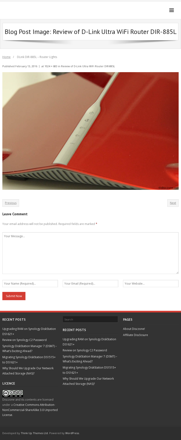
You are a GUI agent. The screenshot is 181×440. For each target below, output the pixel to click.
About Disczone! (134, 329)
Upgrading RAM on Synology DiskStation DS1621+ (29, 331)
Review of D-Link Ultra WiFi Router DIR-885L (88, 66)
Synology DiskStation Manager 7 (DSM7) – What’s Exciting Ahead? (29, 348)
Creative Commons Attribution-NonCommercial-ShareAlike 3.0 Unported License (30, 410)
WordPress (72, 433)
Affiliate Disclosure (135, 335)
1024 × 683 (51, 66)
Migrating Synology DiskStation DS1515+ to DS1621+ (29, 359)
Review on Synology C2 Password (24, 340)
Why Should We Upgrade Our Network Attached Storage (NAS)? (27, 370)
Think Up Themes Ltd (34, 433)
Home (6, 57)
